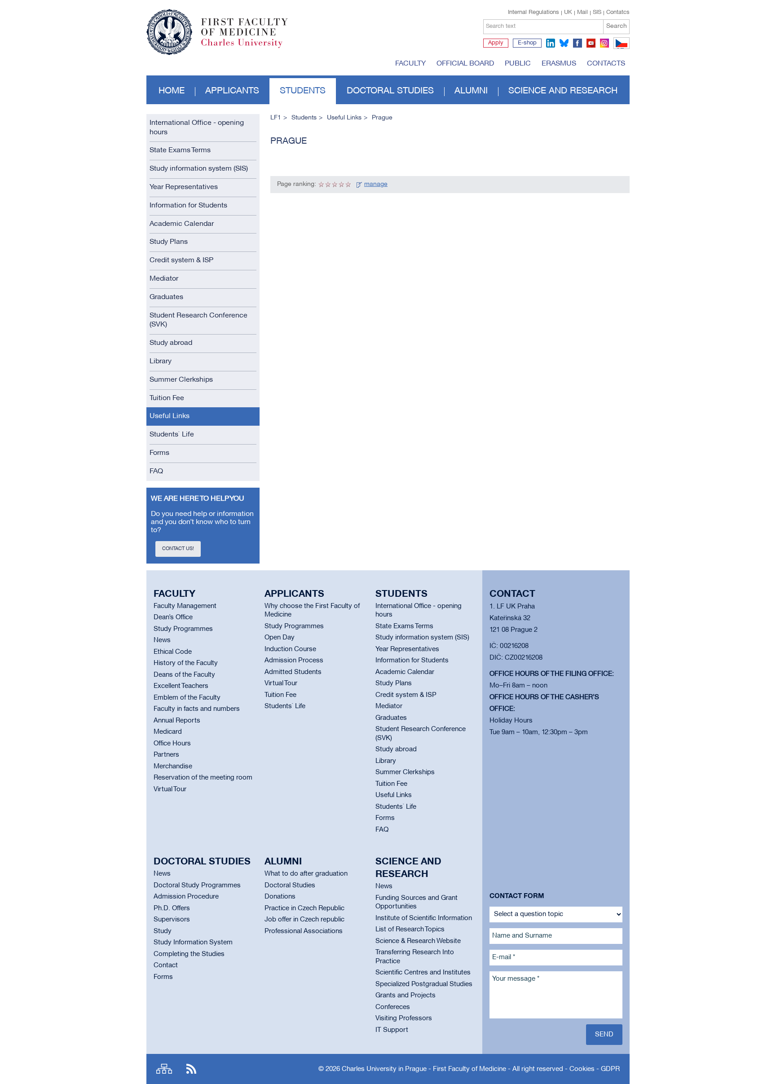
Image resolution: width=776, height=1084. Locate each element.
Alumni (471, 91)
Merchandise (173, 766)
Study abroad (171, 343)
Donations (280, 897)
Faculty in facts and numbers (197, 709)
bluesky (564, 43)
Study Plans (169, 242)
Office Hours (172, 743)
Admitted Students (293, 672)
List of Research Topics (410, 929)
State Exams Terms (180, 150)
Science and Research (562, 91)
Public (518, 64)
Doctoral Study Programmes (197, 885)
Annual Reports (177, 721)
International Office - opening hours (197, 128)
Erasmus (559, 64)
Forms (159, 453)
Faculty (410, 64)
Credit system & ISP (181, 260)
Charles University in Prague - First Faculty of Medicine (424, 1069)
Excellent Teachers (181, 686)
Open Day (280, 638)
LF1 (275, 118)
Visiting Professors (403, 1018)
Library (161, 361)
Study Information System (193, 942)
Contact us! (178, 548)
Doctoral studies (390, 91)
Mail (582, 12)
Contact (166, 965)
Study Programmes (183, 629)
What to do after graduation (306, 874)
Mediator (164, 279)
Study (163, 931)
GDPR (610, 1069)
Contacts (606, 64)
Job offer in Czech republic (304, 920)
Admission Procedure (186, 897)
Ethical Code (173, 652)
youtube (590, 43)
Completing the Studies (189, 954)
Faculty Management (185, 606)
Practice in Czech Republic (304, 908)
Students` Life (172, 435)
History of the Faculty (186, 663)
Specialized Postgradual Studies (423, 984)
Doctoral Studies (290, 885)
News (162, 640)
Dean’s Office (173, 617)
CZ (620, 48)
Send (604, 1034)
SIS (597, 12)
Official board (465, 64)
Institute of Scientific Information (423, 918)
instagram (604, 43)
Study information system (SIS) (199, 169)
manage (376, 184)
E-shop (527, 43)
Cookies (582, 1069)
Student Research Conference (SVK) (198, 320)
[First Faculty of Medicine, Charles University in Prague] (217, 28)
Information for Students (188, 206)
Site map (164, 1069)
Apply (495, 43)
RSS (191, 1069)
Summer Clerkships (181, 380)
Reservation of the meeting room (203, 778)
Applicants (232, 91)
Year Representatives (184, 187)
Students (303, 91)
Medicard (168, 732)
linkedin (550, 43)
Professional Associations (304, 931)
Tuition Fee (167, 398)
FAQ (156, 471)
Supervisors (172, 920)
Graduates (166, 297)
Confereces (392, 1007)
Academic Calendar (182, 224)
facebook (577, 43)
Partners (166, 755)
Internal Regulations (533, 12)
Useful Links (170, 416)
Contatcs (618, 12)
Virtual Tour (170, 789)
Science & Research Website (418, 941)
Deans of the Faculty (184, 675)
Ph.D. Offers (172, 908)
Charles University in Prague (249, 47)
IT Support (391, 1030)
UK (568, 12)
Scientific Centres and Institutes (423, 972)
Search (616, 26)
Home (172, 91)
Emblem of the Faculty (187, 698)
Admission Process (294, 660)
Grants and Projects (405, 995)
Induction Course (290, 649)
